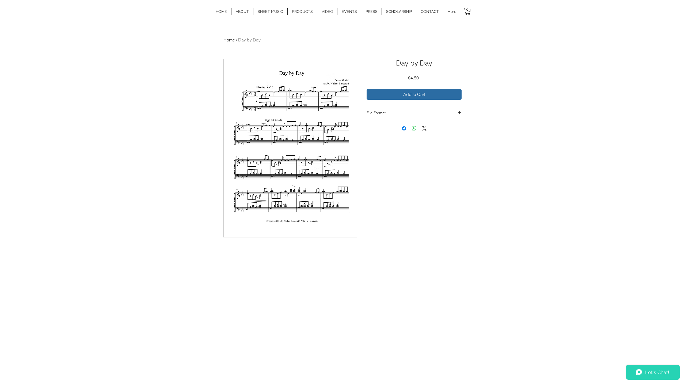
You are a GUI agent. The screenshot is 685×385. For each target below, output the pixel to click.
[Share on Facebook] (404, 128)
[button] (270, 11)
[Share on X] (424, 128)
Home (229, 40)
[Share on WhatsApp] (414, 128)
